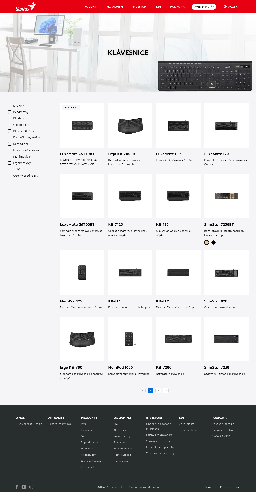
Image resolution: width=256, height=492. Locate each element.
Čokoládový (21, 124)
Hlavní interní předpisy (160, 447)
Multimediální (22, 156)
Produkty (90, 6)
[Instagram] (31, 487)
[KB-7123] (130, 196)
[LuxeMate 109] (178, 125)
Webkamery (88, 454)
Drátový (18, 105)
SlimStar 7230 (216, 367)
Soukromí (210, 487)
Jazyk (233, 6)
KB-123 (162, 224)
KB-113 (114, 301)
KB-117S (163, 301)
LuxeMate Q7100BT (77, 224)
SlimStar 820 (215, 301)
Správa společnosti (158, 441)
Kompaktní (20, 144)
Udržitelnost (186, 423)
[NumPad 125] (82, 272)
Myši (84, 423)
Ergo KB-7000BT (122, 153)
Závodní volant (123, 448)
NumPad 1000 (120, 367)
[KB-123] (178, 196)
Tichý (16, 169)
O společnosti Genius (29, 423)
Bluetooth (19, 118)
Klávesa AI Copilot (25, 131)
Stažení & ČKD (221, 436)
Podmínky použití (230, 487)
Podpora (177, 6)
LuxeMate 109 (168, 153)
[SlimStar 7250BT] (226, 196)
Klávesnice (87, 430)
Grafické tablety (91, 461)
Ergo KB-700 (71, 367)
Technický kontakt (223, 430)
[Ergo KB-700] (82, 339)
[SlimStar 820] (226, 272)
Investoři (139, 6)
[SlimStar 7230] (226, 339)
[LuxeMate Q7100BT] (82, 196)
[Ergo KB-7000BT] (130, 125)
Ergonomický (22, 163)
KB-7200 (163, 367)
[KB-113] (130, 272)
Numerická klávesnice (28, 150)
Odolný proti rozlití (25, 175)
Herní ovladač (122, 454)
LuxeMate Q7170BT (77, 153)
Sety (83, 436)
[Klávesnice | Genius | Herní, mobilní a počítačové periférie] (26, 6)
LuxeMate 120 (216, 153)
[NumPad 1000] (130, 339)
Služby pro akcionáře (159, 435)
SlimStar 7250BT (219, 224)
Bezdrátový (20, 112)
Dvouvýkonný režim (26, 137)
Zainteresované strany (160, 453)
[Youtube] (23, 487)
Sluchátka (87, 448)
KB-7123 (115, 224)
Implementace (188, 430)
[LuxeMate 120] (226, 125)
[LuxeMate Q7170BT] (82, 125)
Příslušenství (89, 467)
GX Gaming (115, 6)
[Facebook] (17, 487)
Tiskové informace (59, 423)
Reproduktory (89, 442)
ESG (158, 6)
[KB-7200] (178, 339)
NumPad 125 (71, 301)
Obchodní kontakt (223, 423)
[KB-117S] (178, 272)
